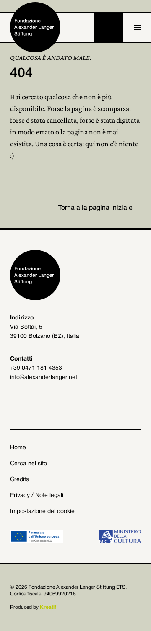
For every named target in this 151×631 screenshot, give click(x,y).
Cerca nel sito (28, 463)
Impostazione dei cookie (42, 511)
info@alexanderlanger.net (43, 377)
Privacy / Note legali (36, 495)
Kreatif (48, 607)
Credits (19, 479)
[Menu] (137, 27)
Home (18, 448)
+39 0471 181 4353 (36, 368)
